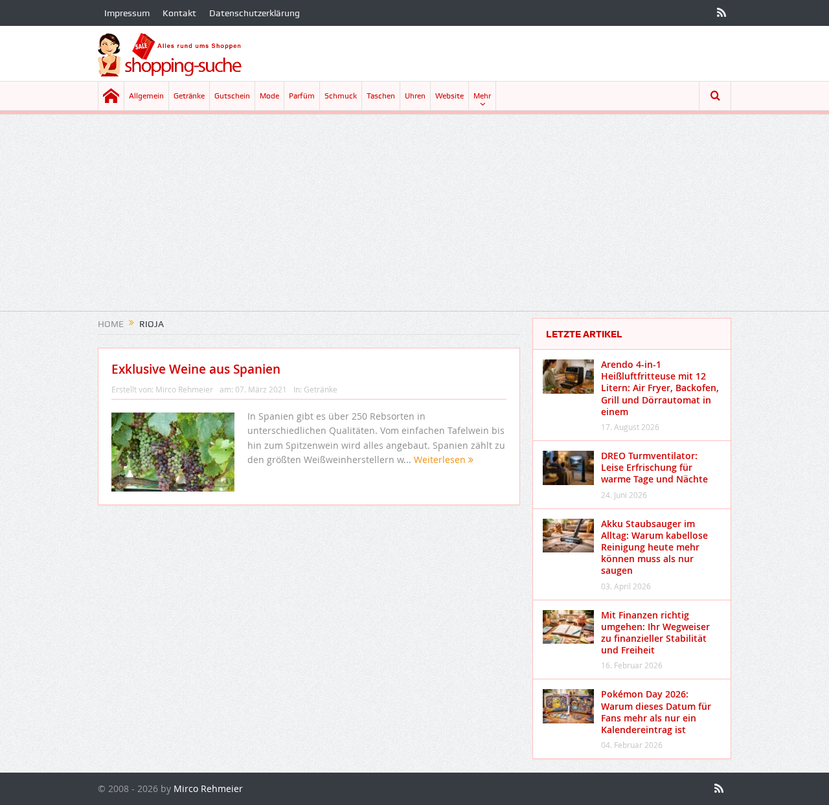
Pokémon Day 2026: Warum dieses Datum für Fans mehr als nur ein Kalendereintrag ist (656, 712)
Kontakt (179, 13)
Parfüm (302, 95)
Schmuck (340, 95)
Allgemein (146, 95)
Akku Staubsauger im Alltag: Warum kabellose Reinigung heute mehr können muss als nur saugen (654, 547)
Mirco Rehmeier (184, 389)
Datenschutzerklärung (254, 13)
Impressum (127, 13)
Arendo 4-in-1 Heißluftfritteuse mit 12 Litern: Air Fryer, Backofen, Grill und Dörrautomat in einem (660, 388)
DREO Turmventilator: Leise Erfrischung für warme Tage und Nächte (654, 467)
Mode (269, 95)
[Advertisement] (414, 220)
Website (449, 95)
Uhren (415, 95)
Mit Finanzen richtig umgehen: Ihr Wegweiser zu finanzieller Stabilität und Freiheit (655, 633)
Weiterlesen (441, 459)
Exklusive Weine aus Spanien (195, 369)
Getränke (189, 95)
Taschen (381, 95)
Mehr (482, 95)
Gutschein (232, 95)
